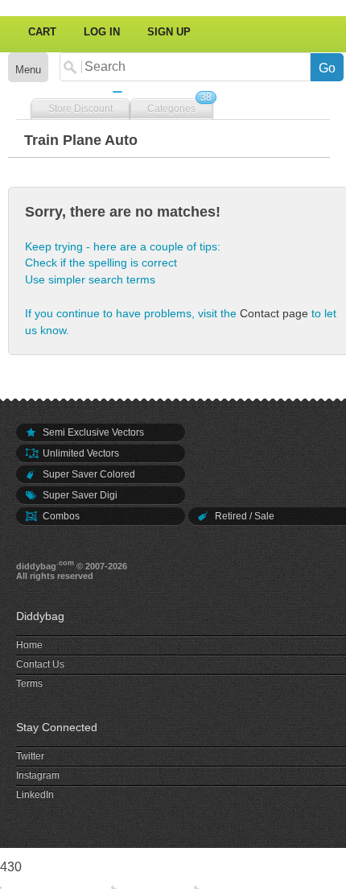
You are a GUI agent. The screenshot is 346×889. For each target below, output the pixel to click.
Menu (28, 70)
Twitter (30, 756)
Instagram (38, 775)
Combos (60, 516)
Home (29, 645)
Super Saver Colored (87, 474)
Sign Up (169, 32)
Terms (29, 683)
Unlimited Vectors (79, 453)
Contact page (274, 313)
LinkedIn (35, 794)
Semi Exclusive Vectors (92, 432)
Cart (42, 32)
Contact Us (40, 664)
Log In (102, 32)
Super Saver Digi (78, 495)
